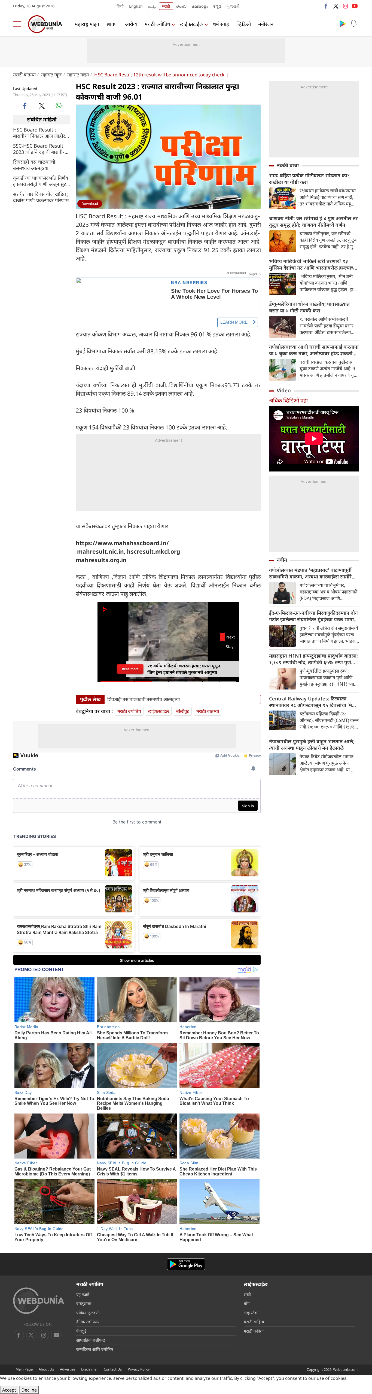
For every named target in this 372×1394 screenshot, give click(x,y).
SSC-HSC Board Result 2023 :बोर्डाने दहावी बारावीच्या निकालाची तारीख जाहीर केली (41, 148)
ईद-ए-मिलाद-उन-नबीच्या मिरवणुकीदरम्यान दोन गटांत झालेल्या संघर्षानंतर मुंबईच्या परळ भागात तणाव (313, 616)
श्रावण (112, 24)
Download (89, 203)
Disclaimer (89, 1369)
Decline (29, 1390)
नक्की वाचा (288, 165)
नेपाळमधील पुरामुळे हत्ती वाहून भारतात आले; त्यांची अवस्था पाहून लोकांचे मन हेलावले (311, 744)
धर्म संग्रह (221, 24)
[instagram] (345, 6)
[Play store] (342, 23)
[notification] (353, 23)
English (136, 6)
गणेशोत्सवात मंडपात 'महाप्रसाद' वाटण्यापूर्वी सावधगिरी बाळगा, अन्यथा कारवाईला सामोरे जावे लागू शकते (310, 573)
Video (284, 390)
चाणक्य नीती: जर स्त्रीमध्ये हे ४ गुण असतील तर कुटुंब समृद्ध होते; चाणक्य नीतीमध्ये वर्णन (313, 221)
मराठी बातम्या (24, 74)
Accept (9, 1390)
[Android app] (186, 1264)
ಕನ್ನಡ (217, 6)
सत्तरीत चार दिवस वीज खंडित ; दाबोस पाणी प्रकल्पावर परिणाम (41, 197)
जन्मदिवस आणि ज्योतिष (94, 1349)
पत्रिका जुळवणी (88, 1312)
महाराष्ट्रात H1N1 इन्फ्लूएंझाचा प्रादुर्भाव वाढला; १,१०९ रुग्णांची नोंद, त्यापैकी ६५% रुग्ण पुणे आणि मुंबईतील (313, 658)
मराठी (166, 6)
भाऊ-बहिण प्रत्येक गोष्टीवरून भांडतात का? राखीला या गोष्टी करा (309, 178)
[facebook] (326, 6)
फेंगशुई (81, 1331)
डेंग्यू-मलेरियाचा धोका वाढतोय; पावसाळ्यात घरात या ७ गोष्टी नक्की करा (309, 307)
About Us (46, 1369)
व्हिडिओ (243, 24)
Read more (130, 669)
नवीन (282, 559)
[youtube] (355, 6)
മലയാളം (200, 6)
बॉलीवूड (182, 711)
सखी (247, 1294)
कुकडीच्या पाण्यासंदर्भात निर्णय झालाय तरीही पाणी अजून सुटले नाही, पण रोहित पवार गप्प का (41, 181)
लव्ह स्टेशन (252, 1312)
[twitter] (336, 6)
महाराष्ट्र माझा (87, 24)
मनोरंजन (265, 24)
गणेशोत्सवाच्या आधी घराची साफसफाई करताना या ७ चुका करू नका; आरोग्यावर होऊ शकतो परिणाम (314, 350)
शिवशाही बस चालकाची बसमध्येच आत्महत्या (34, 165)
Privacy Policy (139, 1369)
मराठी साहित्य (254, 1321)
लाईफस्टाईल (191, 24)
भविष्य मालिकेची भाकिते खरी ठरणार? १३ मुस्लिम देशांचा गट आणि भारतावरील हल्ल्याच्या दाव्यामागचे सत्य (313, 264)
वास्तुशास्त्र (83, 1303)
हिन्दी (120, 6)
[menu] (18, 24)
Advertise (67, 1369)
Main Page (24, 1369)
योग (246, 1303)
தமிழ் (152, 6)
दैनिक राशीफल (87, 1321)
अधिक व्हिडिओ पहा (288, 400)
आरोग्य (131, 24)
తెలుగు (181, 6)
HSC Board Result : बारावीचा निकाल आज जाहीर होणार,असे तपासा (39, 132)
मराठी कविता (254, 1331)
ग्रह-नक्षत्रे (82, 1294)
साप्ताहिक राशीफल (90, 1340)
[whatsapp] (58, 106)
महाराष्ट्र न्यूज (51, 74)
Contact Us (113, 1369)
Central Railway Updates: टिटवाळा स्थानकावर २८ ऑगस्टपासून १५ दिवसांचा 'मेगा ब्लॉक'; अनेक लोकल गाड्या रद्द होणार (312, 701)
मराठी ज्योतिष (157, 24)
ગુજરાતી (233, 6)
